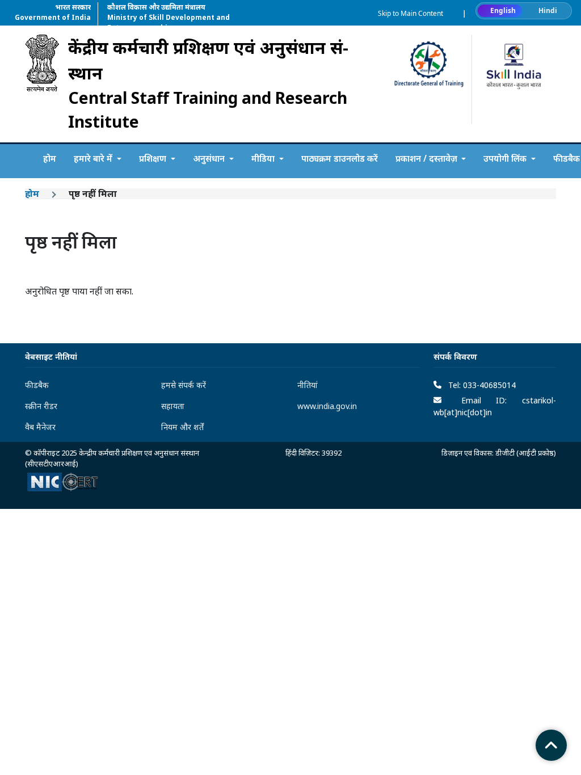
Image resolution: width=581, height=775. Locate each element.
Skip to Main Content (410, 13)
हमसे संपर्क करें (183, 385)
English (503, 10)
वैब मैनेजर (40, 427)
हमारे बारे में (94, 158)
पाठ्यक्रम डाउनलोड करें (339, 158)
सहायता (172, 406)
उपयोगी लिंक (506, 158)
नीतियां (307, 385)
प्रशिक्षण (154, 158)
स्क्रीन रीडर (41, 406)
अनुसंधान (210, 158)
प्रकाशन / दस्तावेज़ (427, 158)
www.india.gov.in (327, 406)
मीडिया (264, 158)
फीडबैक (37, 385)
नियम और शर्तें (182, 427)
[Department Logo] (42, 84)
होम (49, 158)
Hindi (547, 10)
